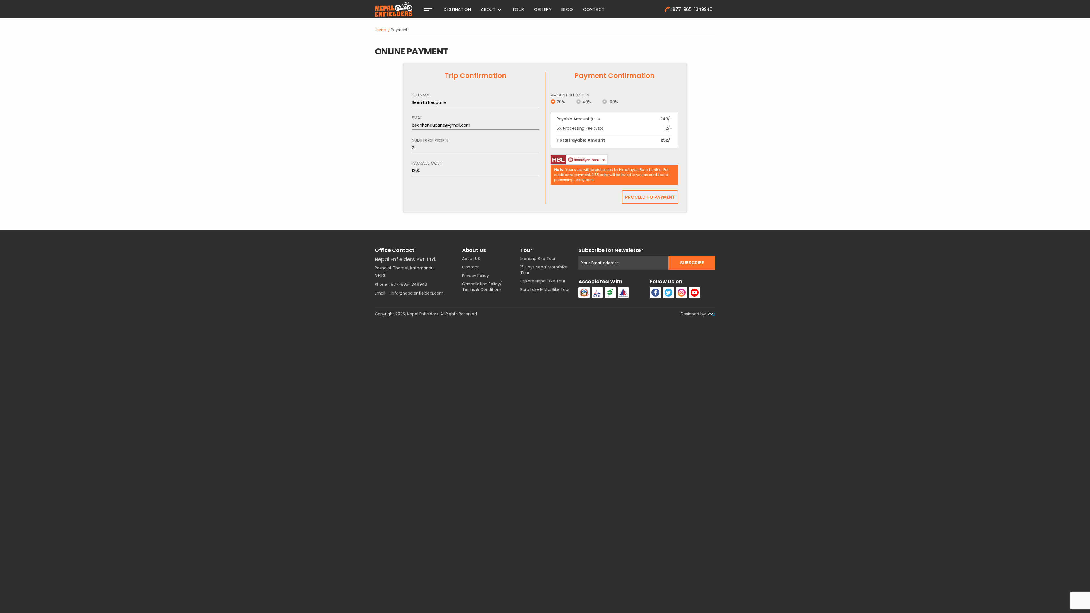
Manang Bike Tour (538, 258)
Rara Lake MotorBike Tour (545, 289)
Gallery (543, 9)
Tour (518, 9)
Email (417, 118)
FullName (421, 95)
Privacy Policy (475, 275)
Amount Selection (570, 95)
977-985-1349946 (409, 284)
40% (586, 101)
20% (561, 101)
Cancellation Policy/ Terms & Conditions (482, 286)
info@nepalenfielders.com (417, 293)
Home (380, 29)
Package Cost (427, 163)
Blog (567, 9)
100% (613, 101)
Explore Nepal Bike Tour (542, 281)
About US (471, 258)
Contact (594, 9)
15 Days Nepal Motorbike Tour (543, 270)
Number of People (430, 140)
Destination (457, 9)
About (488, 9)
